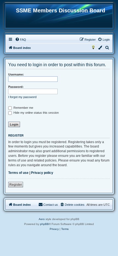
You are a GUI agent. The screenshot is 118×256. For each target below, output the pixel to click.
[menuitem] (20, 39)
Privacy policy (42, 173)
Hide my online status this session (36, 112)
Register (15, 185)
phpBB (44, 224)
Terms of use (18, 173)
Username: (16, 74)
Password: (16, 86)
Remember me (23, 107)
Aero (42, 219)
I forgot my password (22, 97)
